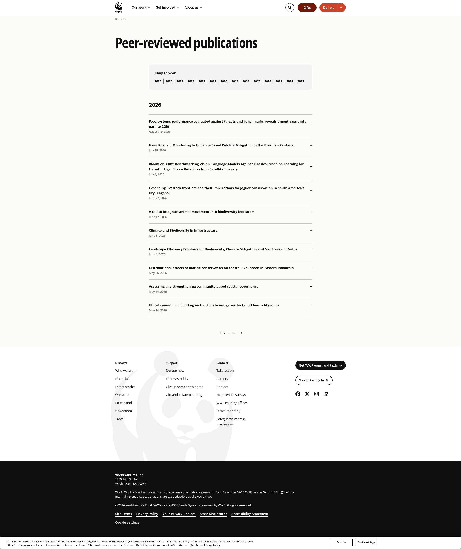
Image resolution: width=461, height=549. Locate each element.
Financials (122, 378)
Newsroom (123, 411)
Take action (225, 370)
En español (123, 403)
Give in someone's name (184, 387)
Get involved (165, 7)
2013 (300, 81)
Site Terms (123, 514)
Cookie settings (127, 522)
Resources (121, 19)
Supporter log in (311, 380)
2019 (235, 81)
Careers (222, 378)
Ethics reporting (228, 411)
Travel (119, 419)
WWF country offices (232, 403)
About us (191, 7)
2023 (191, 81)
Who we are (124, 370)
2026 (158, 81)
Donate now (175, 370)
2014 (290, 81)
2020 (224, 81)
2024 (180, 81)
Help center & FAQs (231, 394)
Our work (139, 7)
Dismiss (341, 542)
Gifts (307, 7)
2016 (268, 81)
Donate (328, 7)
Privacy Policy (147, 514)
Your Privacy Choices (179, 514)
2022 (202, 81)
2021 (213, 81)
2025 (169, 81)
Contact (222, 387)
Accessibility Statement (249, 514)
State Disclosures (213, 514)
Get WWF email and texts (318, 365)
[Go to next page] (241, 333)
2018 (246, 81)
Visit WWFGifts (177, 378)
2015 (279, 81)
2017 (257, 81)
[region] (230, 542)
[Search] (289, 7)
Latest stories (125, 387)
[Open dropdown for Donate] (341, 7)
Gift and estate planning (184, 394)
